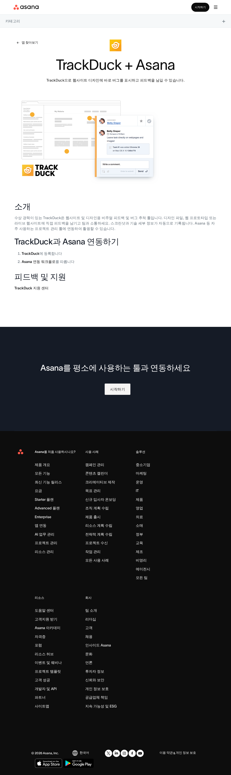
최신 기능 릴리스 (48, 482)
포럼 (38, 645)
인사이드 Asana (98, 645)
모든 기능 (42, 473)
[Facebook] (132, 753)
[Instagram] (124, 753)
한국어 (84, 752)
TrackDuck (30, 253)
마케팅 (141, 473)
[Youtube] (140, 753)
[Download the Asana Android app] (78, 763)
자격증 (40, 637)
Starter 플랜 (44, 499)
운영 (139, 482)
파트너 (40, 697)
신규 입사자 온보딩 (100, 499)
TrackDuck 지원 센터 (31, 288)
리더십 (90, 619)
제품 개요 (42, 465)
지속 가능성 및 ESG (101, 706)
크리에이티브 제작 (100, 482)
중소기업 (143, 465)
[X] (108, 753)
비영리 (141, 560)
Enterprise (43, 517)
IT (137, 491)
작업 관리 (93, 552)
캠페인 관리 (94, 465)
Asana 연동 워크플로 (38, 262)
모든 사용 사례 (97, 560)
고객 (88, 628)
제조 (139, 552)
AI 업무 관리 (44, 534)
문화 (88, 654)
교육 (139, 543)
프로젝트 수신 (96, 543)
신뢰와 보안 (94, 680)
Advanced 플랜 (47, 508)
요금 (38, 491)
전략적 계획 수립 (98, 534)
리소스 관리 (44, 552)
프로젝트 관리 (46, 543)
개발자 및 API (46, 689)
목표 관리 (93, 491)
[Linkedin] (116, 753)
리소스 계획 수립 (98, 525)
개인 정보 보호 (97, 689)
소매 (139, 525)
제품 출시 (93, 517)
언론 (88, 662)
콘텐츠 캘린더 (96, 473)
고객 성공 (42, 680)
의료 (139, 517)
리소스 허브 (44, 654)
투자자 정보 (94, 671)
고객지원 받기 (46, 619)
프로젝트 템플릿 (48, 671)
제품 (139, 499)
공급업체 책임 (96, 697)
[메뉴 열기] (215, 7)
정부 (139, 534)
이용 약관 (166, 752)
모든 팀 (142, 578)
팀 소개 (91, 610)
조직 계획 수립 (97, 508)
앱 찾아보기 (30, 42)
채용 (88, 637)
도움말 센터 (44, 610)
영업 (139, 508)
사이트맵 (42, 706)
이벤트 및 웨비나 (48, 662)
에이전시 (143, 569)
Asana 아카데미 (47, 628)
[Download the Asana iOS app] (48, 763)
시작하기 (200, 7)
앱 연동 (40, 525)
